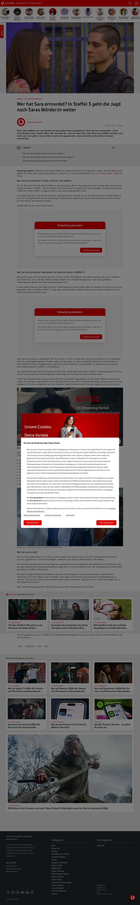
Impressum (70, 515)
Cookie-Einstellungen (53, 515)
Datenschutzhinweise (32, 515)
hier (61, 455)
